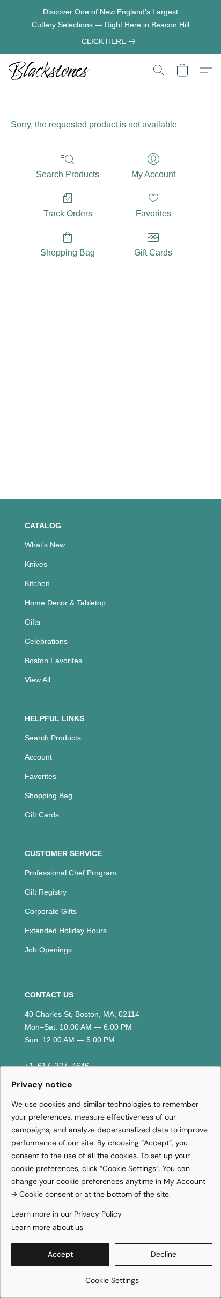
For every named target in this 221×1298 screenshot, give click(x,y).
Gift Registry (46, 892)
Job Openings (48, 950)
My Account (153, 174)
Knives (36, 564)
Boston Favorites (53, 660)
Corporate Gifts (51, 911)
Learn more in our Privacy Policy (66, 1214)
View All (37, 680)
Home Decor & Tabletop (65, 602)
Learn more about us (47, 1227)
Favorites (153, 213)
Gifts (32, 622)
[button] (51, 70)
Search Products (67, 174)
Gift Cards (153, 252)
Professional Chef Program (70, 872)
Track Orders (67, 213)
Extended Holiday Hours (66, 930)
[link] (110, 41)
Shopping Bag (67, 252)
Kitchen (37, 583)
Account (38, 757)
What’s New (45, 545)
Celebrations (46, 641)
